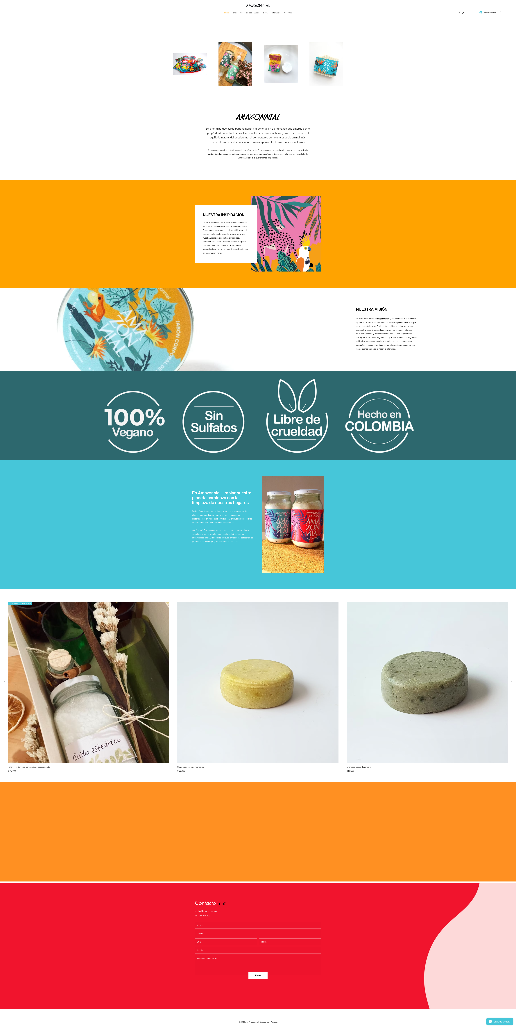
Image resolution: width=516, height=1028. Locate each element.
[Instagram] (463, 12)
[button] (501, 12)
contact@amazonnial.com (206, 911)
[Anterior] (4, 682)
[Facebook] (459, 12)
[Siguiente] (511, 682)
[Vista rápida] (257, 682)
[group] (258, 687)
